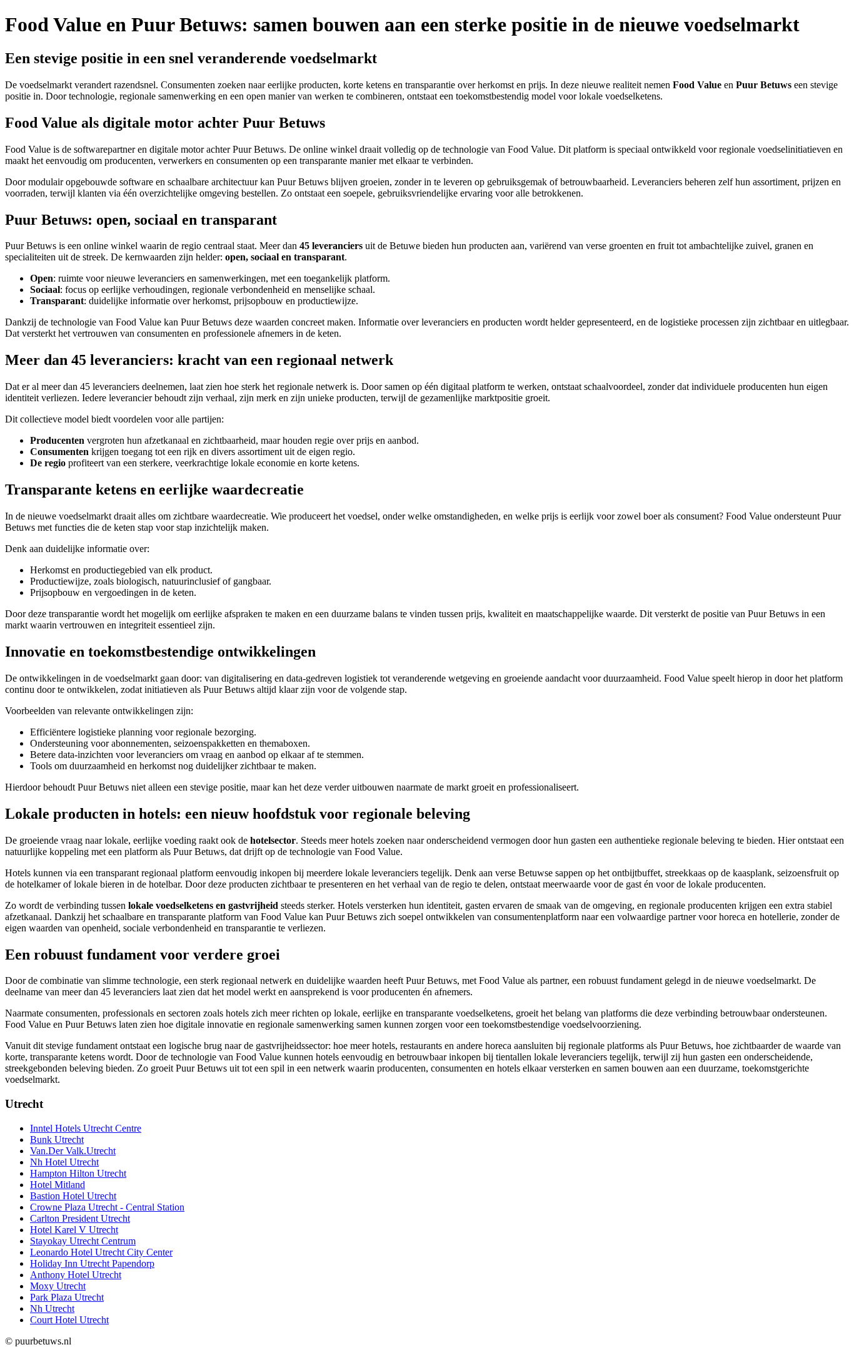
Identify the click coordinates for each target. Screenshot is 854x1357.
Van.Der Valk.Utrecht (73, 1150)
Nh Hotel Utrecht (64, 1162)
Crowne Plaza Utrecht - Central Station (107, 1207)
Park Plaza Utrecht (67, 1297)
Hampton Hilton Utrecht (78, 1173)
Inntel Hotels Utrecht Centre (85, 1128)
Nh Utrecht (52, 1308)
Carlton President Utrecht (80, 1218)
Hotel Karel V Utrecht (74, 1229)
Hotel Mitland (57, 1184)
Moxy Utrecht (58, 1286)
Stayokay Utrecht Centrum (83, 1241)
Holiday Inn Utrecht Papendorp (92, 1263)
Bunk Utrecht (57, 1139)
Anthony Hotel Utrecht (75, 1274)
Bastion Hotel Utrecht (73, 1196)
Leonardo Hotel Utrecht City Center (101, 1252)
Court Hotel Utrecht (69, 1319)
